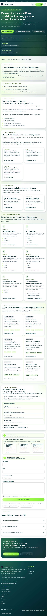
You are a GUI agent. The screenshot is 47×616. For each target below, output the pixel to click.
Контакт (3, 603)
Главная (3, 59)
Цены (2, 596)
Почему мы (31, 571)
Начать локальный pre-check (23, 31)
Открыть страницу (8, 160)
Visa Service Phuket (12, 59)
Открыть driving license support (33, 298)
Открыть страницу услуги (9, 244)
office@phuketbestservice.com (40, 1)
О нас (29, 568)
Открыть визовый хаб (26, 506)
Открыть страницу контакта (10, 506)
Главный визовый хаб (39, 31)
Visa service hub (5, 589)
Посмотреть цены (22, 427)
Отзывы (30, 573)
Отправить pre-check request (23, 499)
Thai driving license (6, 591)
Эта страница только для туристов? (11, 520)
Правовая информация (40, 610)
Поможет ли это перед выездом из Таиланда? (13, 532)
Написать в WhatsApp (7, 31)
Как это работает (5, 598)
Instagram (8, 613)
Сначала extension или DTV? (10, 526)
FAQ (2, 601)
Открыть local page (8, 333)
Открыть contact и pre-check (11, 554)
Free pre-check (5, 594)
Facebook (3, 613)
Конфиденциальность (27, 610)
